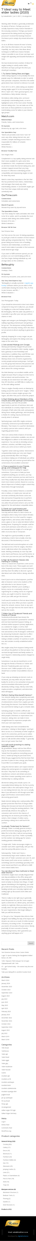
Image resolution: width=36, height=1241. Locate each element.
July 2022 (4, 1033)
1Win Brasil (5, 1048)
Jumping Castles (8, 1169)
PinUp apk (5, 1104)
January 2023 (6, 1015)
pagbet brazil (6, 1095)
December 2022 (7, 1018)
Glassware (6, 1166)
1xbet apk (5, 1054)
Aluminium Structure (9, 1192)
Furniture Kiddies (8, 1160)
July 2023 (4, 999)
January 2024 (6, 983)
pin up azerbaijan (7, 1098)
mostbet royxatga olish (9, 1091)
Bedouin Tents (7, 1195)
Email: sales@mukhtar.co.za (18, 1232)
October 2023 (6, 990)
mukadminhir (7, 16)
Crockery (6, 1144)
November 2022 (7, 1021)
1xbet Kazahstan (7, 1067)
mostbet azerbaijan (8, 1082)
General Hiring (7, 1141)
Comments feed (7, 1128)
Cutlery (5, 1147)
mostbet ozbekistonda (9, 1088)
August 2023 (6, 996)
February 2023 (6, 1011)
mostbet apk (6, 1076)
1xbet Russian (6, 1070)
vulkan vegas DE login (9, 1110)
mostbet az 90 (6, 1079)
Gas (4, 1163)
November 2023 (7, 986)
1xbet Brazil (5, 1057)
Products (5, 1209)
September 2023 (7, 993)
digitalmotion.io (23, 1236)
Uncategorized (27, 16)
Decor (5, 1150)
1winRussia (5, 1051)
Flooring (5, 1198)
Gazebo (5, 1202)
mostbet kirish (6, 1085)
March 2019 (5, 1036)
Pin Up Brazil (6, 1101)
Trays (5, 1185)
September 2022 (7, 1027)
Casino (4, 1073)
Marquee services (8, 1189)
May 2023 (5, 1005)
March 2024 (5, 980)
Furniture (6, 1157)
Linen (4, 1172)
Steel (4, 1182)
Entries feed (5, 1125)
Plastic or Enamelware (10, 1175)
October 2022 (6, 1024)
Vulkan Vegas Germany (9, 1113)
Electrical (6, 1154)
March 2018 (5, 1039)
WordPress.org (6, 1131)
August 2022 (6, 1030)
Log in (4, 1122)
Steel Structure (7, 1205)
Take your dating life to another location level (16, 972)
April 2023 (5, 1008)
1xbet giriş (5, 1063)
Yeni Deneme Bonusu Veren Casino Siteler (15, 952)
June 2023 (5, 1002)
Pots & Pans (7, 1179)
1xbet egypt (5, 1060)
